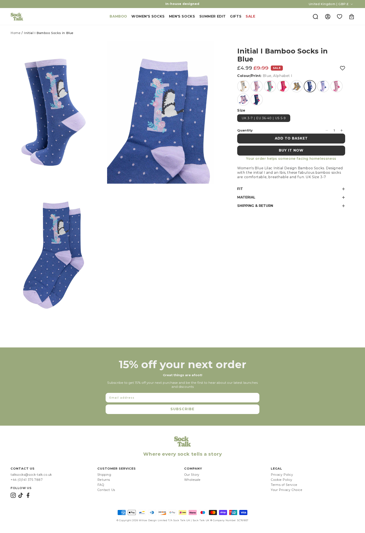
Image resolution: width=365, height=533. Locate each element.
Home (15, 32)
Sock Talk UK (181, 520)
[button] (315, 16)
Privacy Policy (282, 474)
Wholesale (192, 479)
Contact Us (106, 489)
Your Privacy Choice (286, 489)
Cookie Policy (281, 479)
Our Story (191, 474)
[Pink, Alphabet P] (243, 99)
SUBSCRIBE (182, 409)
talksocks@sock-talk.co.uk (31, 474)
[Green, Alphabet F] (270, 86)
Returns (103, 479)
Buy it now (291, 150)
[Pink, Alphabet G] (283, 86)
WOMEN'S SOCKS (148, 16)
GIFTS (235, 16)
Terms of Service (284, 484)
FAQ (100, 484)
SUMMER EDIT (212, 16)
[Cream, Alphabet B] (243, 86)
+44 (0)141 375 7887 (27, 479)
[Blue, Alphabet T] (257, 99)
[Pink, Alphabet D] (257, 86)
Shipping (104, 474)
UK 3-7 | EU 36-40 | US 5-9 (264, 118)
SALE (250, 16)
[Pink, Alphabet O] (336, 86)
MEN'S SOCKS (182, 16)
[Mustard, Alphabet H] (296, 86)
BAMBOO (118, 16)
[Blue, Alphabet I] (310, 86)
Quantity (245, 130)
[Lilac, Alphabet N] (323, 86)
